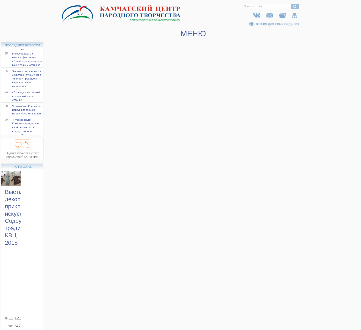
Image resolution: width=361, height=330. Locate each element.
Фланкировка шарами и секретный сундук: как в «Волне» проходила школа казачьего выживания (26, 82)
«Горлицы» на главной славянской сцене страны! (26, 100)
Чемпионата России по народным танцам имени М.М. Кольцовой (26, 113)
